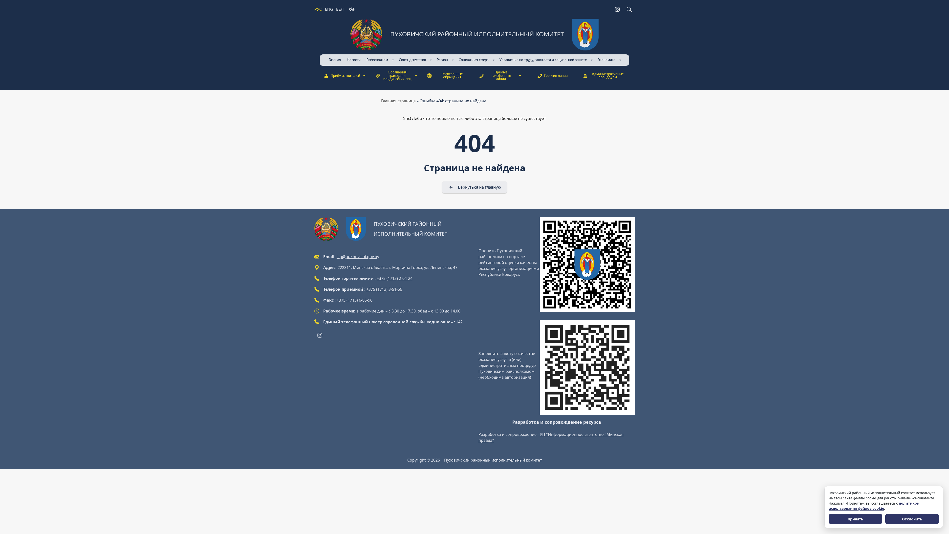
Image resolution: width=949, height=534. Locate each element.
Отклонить (912, 519)
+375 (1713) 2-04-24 (394, 278)
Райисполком (377, 60)
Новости (354, 60)
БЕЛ (340, 9)
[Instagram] (617, 9)
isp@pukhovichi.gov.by (358, 256)
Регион (442, 60)
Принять (855, 519)
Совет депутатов (412, 60)
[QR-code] (587, 264)
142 (459, 322)
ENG (329, 9)
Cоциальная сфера (474, 60)
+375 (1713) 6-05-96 (354, 300)
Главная (335, 60)
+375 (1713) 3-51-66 (384, 289)
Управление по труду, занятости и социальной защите (543, 60)
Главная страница (398, 101)
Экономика (606, 60)
